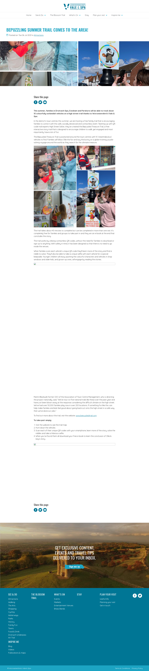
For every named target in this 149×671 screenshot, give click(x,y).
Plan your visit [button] (99, 15)
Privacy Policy (137, 668)
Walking (11, 602)
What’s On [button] (73, 15)
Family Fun (12, 625)
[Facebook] (135, 597)
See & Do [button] (39, 15)
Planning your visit (107, 602)
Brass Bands (59, 609)
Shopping (12, 609)
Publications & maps (17, 653)
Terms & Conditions (122, 668)
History (11, 622)
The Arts (11, 605)
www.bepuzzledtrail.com (86, 415)
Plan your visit (108, 594)
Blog (10, 646)
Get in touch (105, 605)
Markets (57, 602)
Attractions (39, 35)
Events (57, 599)
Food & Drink (13, 631)
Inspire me (13, 641)
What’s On (59, 594)
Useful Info (104, 599)
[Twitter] (140, 597)
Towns (11, 628)
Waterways (13, 615)
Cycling (11, 612)
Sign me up (74, 566)
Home (28, 15)
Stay (87, 15)
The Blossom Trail (57, 15)
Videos (11, 649)
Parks (10, 618)
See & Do (12, 594)
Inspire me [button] (116, 15)
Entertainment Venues (63, 605)
